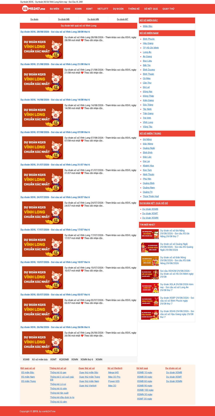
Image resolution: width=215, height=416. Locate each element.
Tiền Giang (148, 113)
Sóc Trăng (148, 104)
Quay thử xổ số (87, 368)
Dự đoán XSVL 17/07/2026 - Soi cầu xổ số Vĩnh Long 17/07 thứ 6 (55, 229)
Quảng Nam (149, 187)
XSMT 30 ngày (144, 398)
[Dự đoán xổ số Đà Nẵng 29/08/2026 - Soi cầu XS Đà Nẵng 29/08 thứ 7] (150, 234)
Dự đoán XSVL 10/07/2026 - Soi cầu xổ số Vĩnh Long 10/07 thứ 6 (55, 262)
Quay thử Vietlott (87, 385)
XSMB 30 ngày (144, 377)
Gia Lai (146, 161)
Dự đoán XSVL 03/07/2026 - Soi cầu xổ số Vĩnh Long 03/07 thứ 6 (55, 294)
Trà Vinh (147, 117)
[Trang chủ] (33, 10)
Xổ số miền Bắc (149, 20)
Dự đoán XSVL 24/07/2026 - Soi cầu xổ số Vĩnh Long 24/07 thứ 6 (55, 197)
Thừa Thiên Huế (151, 196)
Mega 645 (113, 372)
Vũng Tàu (147, 126)
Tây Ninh (147, 109)
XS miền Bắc (27, 372)
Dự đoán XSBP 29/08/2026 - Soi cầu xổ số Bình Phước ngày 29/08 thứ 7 (177, 300)
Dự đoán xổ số (173, 368)
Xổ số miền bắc (40, 359)
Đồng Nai (147, 91)
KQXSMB (64, 359)
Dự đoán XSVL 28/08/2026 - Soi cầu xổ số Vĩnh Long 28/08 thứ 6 (55, 31)
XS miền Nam (28, 377)
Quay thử (168, 8)
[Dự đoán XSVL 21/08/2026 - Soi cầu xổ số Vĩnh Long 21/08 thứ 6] (42, 80)
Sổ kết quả (151, 8)
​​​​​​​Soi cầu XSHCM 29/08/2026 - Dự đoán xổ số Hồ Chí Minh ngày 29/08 (177, 274)
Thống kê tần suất (59, 393)
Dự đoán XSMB (150, 209)
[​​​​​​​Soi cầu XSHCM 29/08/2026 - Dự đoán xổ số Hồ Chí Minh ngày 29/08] (150, 275)
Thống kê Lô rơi (58, 384)
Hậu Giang (148, 43)
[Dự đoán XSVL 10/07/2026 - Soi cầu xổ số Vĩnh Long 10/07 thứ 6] (42, 278)
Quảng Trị (148, 192)
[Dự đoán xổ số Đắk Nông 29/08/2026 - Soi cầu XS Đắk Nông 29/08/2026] (150, 261)
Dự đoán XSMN (150, 217)
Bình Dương (149, 69)
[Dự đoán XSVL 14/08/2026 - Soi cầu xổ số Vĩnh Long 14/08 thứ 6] (42, 116)
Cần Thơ (147, 82)
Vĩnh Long (148, 122)
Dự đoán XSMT (150, 213)
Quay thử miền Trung (89, 377)
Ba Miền (54, 8)
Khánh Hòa (148, 165)
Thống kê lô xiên (58, 388)
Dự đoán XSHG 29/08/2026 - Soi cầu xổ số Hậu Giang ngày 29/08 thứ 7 (177, 314)
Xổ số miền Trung (150, 133)
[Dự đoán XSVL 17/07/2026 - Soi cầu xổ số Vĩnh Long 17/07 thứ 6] (42, 246)
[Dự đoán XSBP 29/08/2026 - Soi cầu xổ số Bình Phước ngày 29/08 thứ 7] (150, 301)
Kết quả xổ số (27, 368)
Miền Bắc (147, 26)
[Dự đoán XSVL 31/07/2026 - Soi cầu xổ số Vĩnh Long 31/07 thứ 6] (42, 181)
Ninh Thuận (148, 174)
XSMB (67, 8)
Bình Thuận (148, 74)
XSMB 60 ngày (144, 381)
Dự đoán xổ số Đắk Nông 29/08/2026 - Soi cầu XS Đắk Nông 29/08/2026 (175, 260)
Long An (147, 52)
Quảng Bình (148, 183)
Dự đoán (118, 8)
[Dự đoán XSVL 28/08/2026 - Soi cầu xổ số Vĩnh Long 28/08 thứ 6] (42, 48)
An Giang (147, 56)
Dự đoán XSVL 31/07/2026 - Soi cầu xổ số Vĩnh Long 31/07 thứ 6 (55, 164)
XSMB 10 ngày (144, 372)
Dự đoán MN (93, 19)
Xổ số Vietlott (115, 368)
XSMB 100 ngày (145, 390)
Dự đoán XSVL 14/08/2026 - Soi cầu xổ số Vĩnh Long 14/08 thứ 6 (55, 99)
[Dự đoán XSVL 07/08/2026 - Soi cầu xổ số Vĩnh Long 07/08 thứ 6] (42, 148)
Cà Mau (146, 78)
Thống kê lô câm (58, 401)
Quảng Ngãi (149, 148)
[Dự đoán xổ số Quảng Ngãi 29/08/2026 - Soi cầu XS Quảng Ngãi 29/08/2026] (150, 248)
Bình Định (147, 152)
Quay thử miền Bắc (88, 372)
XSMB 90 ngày (144, 385)
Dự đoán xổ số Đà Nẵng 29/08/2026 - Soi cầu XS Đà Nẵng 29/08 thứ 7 (174, 233)
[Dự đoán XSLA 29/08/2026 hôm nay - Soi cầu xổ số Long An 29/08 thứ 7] (150, 288)
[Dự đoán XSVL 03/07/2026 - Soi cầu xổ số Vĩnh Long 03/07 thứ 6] (42, 310)
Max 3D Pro (114, 377)
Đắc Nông (148, 143)
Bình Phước (149, 39)
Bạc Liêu (147, 60)
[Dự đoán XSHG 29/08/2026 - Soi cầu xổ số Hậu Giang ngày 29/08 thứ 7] (150, 315)
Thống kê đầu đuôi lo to (62, 397)
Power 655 (113, 381)
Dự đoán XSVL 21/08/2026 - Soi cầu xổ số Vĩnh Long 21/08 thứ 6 (55, 64)
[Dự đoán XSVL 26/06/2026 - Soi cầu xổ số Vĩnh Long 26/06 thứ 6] (42, 343)
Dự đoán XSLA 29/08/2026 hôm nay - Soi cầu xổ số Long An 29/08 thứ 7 (176, 287)
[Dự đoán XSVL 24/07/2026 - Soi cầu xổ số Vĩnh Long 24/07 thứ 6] (42, 213)
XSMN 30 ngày (144, 394)
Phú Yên (147, 178)
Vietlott (102, 8)
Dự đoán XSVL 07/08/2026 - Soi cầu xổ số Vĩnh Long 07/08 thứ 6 (55, 132)
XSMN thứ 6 (87, 359)
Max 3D (112, 385)
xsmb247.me (48, 411)
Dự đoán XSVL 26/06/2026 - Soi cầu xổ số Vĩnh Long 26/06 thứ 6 (55, 327)
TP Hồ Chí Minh (151, 47)
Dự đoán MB (63, 19)
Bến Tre (146, 65)
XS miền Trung (28, 381)
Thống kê (134, 8)
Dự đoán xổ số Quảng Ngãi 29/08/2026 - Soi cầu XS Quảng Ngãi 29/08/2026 (176, 247)
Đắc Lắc (147, 157)
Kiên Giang (148, 100)
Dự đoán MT (122, 19)
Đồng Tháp (148, 96)
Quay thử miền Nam (89, 381)
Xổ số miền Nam (149, 33)
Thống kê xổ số (57, 368)
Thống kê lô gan (58, 372)
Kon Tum (147, 170)
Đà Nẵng (147, 139)
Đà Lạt (146, 87)
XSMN (78, 8)
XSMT (89, 8)
